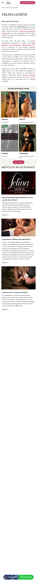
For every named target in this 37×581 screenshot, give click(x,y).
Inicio (2, 7)
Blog (8, 7)
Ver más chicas (18, 162)
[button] (26, 577)
